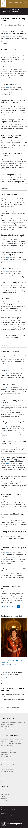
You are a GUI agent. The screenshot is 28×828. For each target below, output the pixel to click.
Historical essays (5, 792)
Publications (4, 786)
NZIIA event (5, 298)
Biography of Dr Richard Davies (8, 724)
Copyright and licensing (6, 815)
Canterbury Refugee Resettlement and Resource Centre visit (13, 101)
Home (2, 9)
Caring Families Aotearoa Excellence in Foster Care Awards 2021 (13, 214)
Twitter (5, 680)
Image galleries (4, 798)
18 (13, 606)
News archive (4, 781)
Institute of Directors (8, 67)
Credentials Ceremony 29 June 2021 (13, 282)
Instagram (5, 682)
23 (11, 609)
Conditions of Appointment (7, 745)
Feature (7, 36)
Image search (4, 800)
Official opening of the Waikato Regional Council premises (12, 121)
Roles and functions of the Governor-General (11, 743)
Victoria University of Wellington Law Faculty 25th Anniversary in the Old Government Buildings (13, 459)
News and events (5, 778)
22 (25, 606)
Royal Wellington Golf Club (11, 175)
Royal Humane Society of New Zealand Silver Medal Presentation (13, 32)
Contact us (3, 813)
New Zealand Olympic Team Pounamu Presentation (11, 137)
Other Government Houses (7, 769)
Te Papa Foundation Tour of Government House (11, 495)
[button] (25, 5)
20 (19, 607)
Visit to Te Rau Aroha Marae (11, 269)
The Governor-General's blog (10, 11)
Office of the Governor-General (9, 735)
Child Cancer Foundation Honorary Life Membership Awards (13, 336)
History (2, 747)
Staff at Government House (7, 771)
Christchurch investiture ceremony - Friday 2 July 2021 (13, 254)
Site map (3, 818)
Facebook (5, 677)
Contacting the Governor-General (8, 752)
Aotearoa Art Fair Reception (11, 318)
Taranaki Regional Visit (9, 49)
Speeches (3, 796)
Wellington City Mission (10, 351)
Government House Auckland (7, 767)
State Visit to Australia (9, 385)
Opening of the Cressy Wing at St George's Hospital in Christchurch (13, 236)
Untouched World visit (9, 84)
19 (16, 606)
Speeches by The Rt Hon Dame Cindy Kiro (10, 728)
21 (22, 606)
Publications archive (5, 790)
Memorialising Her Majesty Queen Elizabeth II (11, 741)
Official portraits (4, 754)
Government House (6, 761)
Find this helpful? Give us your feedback (10, 707)
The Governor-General (13, 9)
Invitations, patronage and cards (8, 750)
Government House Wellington (8, 764)
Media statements (5, 726)
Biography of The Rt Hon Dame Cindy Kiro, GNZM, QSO (13, 722)
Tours (2, 773)
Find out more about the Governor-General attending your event (14, 700)
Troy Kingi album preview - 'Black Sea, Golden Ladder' (13, 478)
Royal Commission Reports (7, 756)
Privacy (2, 817)
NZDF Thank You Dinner (10, 194)
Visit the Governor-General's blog (11, 664)
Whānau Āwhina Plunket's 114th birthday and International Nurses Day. (13, 516)
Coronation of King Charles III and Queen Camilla (12, 739)
